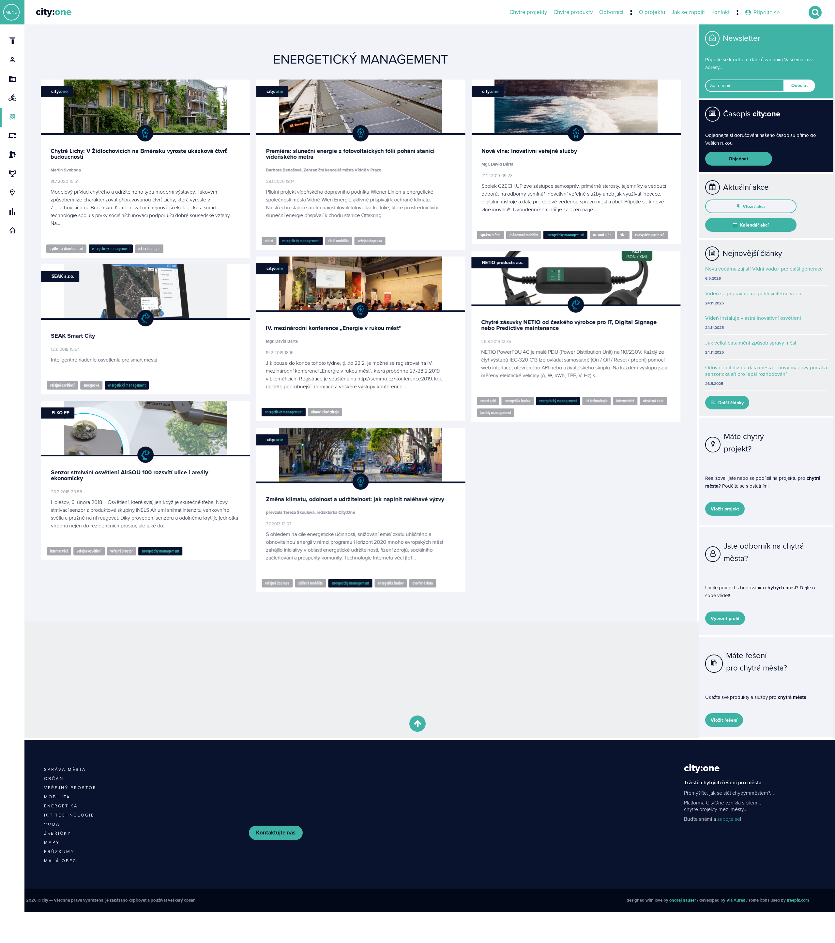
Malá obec (60, 860)
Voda (52, 824)
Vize (623, 235)
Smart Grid (488, 401)
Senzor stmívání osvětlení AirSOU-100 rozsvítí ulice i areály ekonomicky (129, 474)
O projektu (652, 12)
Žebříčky (57, 833)
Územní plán (602, 235)
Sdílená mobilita (310, 583)
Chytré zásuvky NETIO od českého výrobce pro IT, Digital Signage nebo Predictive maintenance (569, 325)
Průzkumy (59, 851)
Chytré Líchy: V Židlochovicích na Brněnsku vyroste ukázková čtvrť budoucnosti (139, 153)
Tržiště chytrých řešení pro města (723, 782)
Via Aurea (735, 900)
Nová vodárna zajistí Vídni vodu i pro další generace (764, 269)
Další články (730, 402)
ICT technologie (149, 249)
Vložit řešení (724, 720)
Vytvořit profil (725, 618)
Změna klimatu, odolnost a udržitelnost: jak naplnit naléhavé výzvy (355, 499)
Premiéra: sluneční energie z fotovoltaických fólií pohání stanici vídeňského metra (350, 153)
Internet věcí (625, 401)
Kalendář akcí (754, 225)
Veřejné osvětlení (62, 385)
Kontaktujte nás (276, 832)
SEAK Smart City (73, 335)
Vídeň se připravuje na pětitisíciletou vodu (753, 293)
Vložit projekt (725, 509)
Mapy (52, 842)
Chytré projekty (528, 12)
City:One (702, 768)
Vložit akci (753, 206)
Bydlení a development (66, 249)
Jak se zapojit (688, 12)
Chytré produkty (573, 12)
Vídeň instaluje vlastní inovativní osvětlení (753, 318)
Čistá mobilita (338, 241)
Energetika (91, 385)
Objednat (738, 159)
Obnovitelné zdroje (325, 412)
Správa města (490, 235)
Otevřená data (653, 401)
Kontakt (720, 12)
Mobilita (57, 797)
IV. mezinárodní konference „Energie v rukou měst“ (334, 328)
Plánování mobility (523, 235)
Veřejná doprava (369, 241)
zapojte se (728, 819)
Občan (54, 778)
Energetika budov (518, 401)
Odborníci (611, 12)
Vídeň (269, 241)
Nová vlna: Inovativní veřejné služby (529, 151)
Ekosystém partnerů (649, 235)
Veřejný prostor (121, 551)
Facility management (495, 413)
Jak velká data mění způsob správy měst (751, 343)
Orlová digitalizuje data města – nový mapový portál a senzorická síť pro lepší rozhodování (766, 370)
